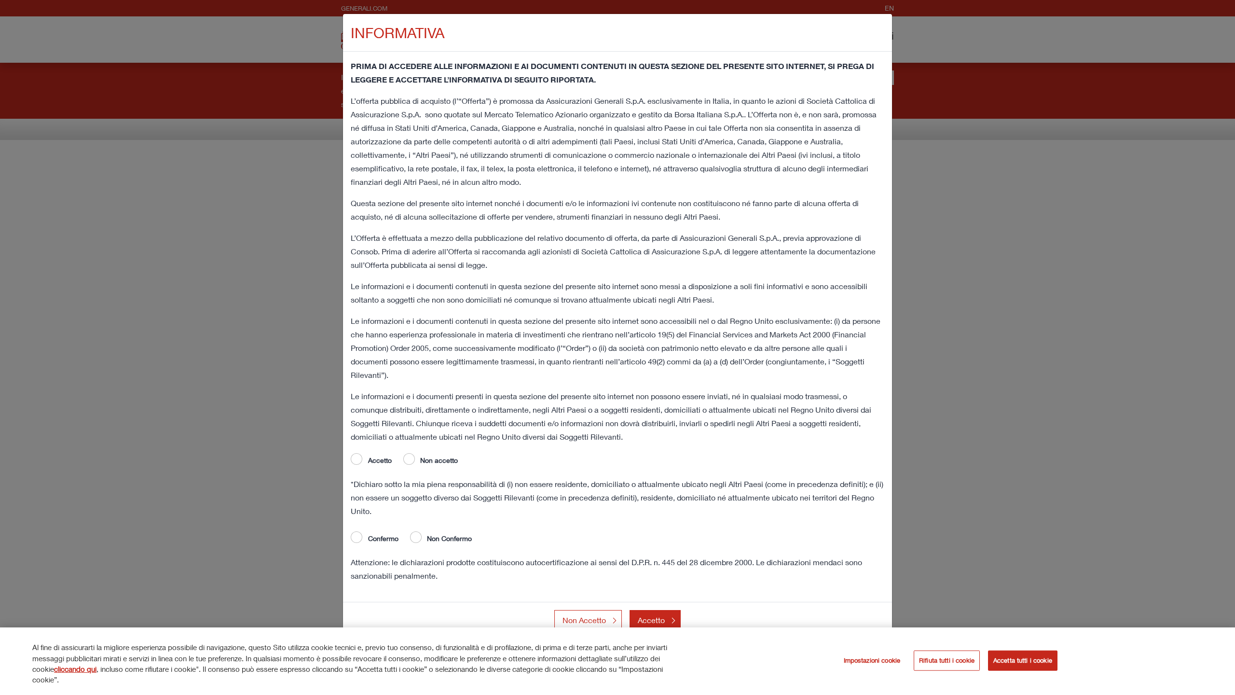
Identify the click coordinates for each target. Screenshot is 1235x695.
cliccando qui (75, 669)
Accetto (380, 460)
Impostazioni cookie (872, 660)
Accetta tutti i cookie (1022, 660)
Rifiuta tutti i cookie (946, 660)
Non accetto (439, 460)
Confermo (383, 538)
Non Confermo (449, 538)
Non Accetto (584, 620)
